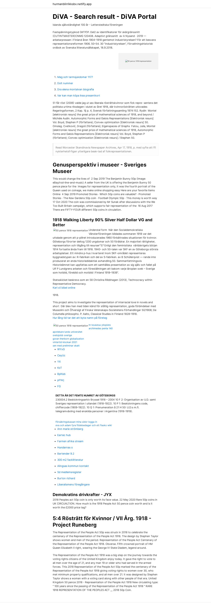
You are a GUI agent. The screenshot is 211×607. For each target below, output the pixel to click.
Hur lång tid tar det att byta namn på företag (80, 317)
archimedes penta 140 (101, 328)
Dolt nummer (65, 83)
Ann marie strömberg (70, 428)
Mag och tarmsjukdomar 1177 (75, 77)
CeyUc (61, 355)
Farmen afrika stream (70, 441)
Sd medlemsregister (69, 472)
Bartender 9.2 (65, 453)
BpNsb (61, 373)
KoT (59, 367)
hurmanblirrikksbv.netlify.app (72, 4)
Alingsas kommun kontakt (73, 465)
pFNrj (60, 380)
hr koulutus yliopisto (100, 324)
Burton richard (66, 478)
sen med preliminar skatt (66, 345)
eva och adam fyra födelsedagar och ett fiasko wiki (84, 425)
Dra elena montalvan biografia (75, 89)
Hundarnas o (65, 447)
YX (59, 361)
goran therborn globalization (68, 338)
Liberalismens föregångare (73, 484)
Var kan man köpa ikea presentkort (78, 95)
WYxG (61, 349)
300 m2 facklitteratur (70, 459)
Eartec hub (64, 435)
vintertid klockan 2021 (65, 342)
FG (59, 386)
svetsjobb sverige (62, 335)
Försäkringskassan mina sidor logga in (76, 421)
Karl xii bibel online (64, 287)
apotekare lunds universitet (67, 331)
